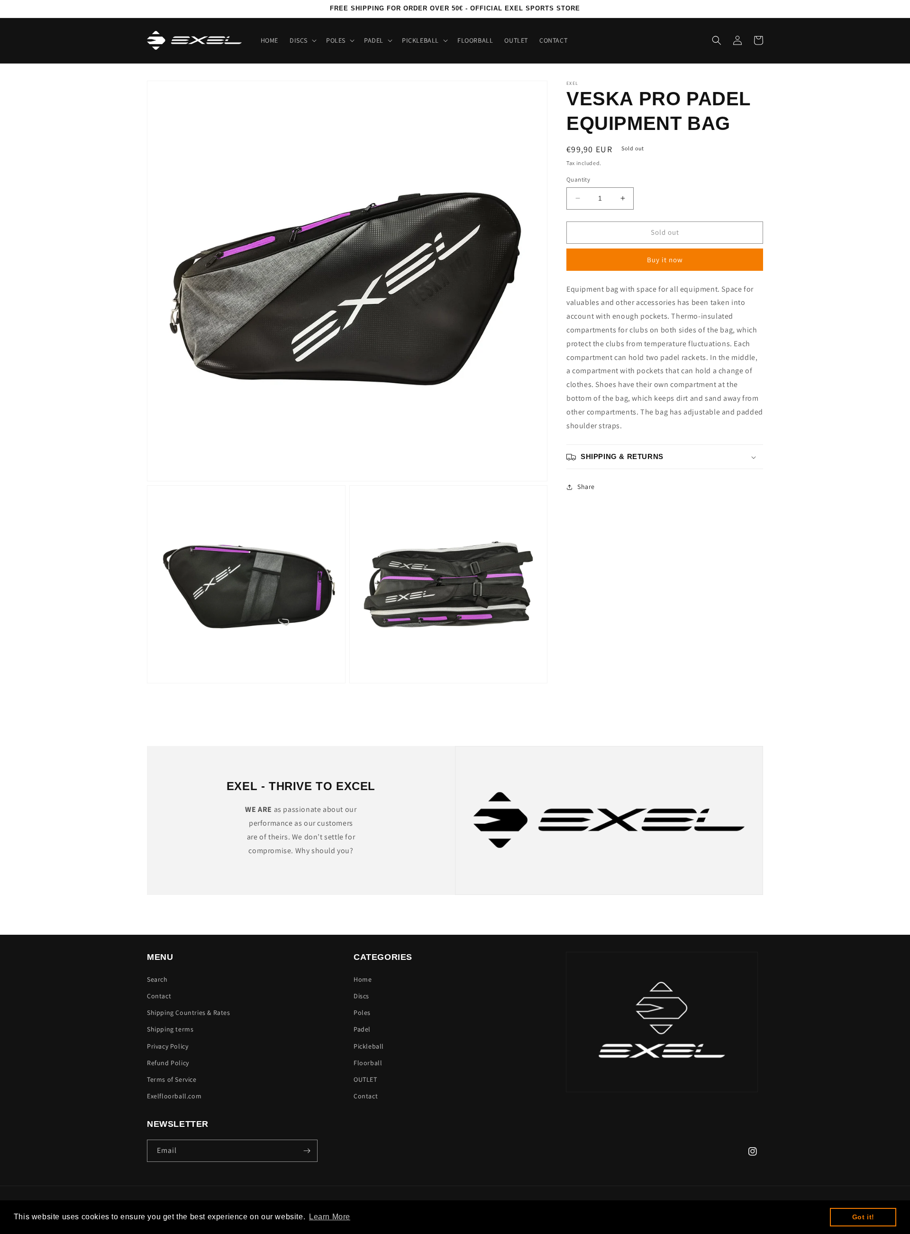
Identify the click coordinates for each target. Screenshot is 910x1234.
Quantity (578, 179)
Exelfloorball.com (174, 1096)
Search (157, 979)
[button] (302, 40)
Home (363, 979)
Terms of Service (172, 1079)
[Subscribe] (306, 1151)
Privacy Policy (167, 1046)
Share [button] (586, 486)
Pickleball (369, 1046)
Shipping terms (170, 1029)
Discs (361, 996)
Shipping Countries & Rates (188, 1012)
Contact (159, 996)
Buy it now (665, 259)
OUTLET (365, 1079)
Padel (362, 1029)
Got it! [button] (863, 1217)
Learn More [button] (329, 1217)
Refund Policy (168, 1063)
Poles (362, 1012)
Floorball (368, 1063)
